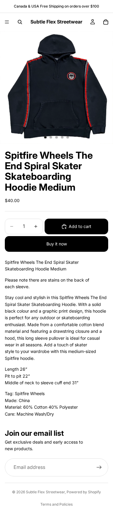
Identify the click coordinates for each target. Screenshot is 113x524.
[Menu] (7, 22)
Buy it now (56, 243)
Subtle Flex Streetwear (45, 492)
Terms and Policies (56, 504)
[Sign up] (99, 467)
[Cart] (105, 22)
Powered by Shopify (84, 492)
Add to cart (80, 226)
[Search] (20, 22)
